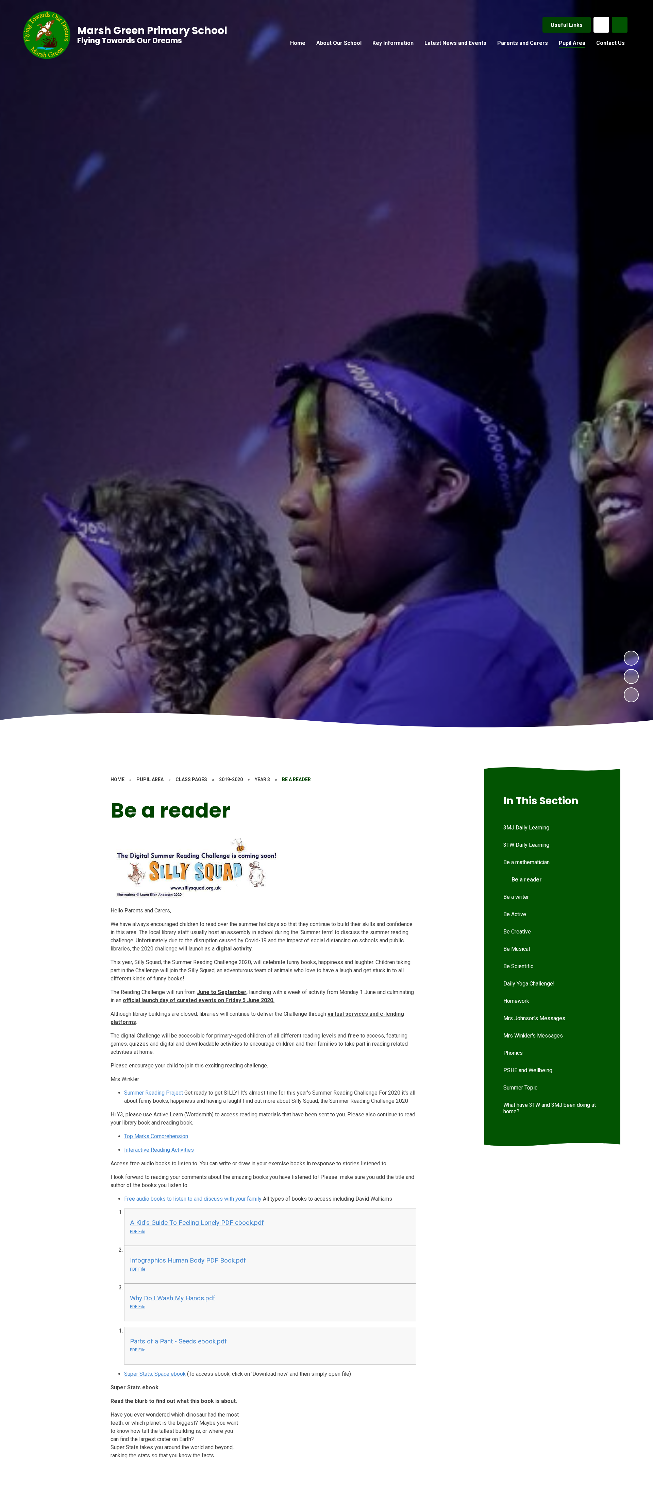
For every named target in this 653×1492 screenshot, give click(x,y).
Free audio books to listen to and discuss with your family (193, 1199)
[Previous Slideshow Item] (631, 676)
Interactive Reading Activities (159, 1150)
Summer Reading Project (154, 1093)
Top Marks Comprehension (156, 1136)
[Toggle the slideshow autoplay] (631, 694)
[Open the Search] (619, 25)
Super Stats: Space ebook (155, 1374)
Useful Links (567, 25)
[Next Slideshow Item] (631, 658)
